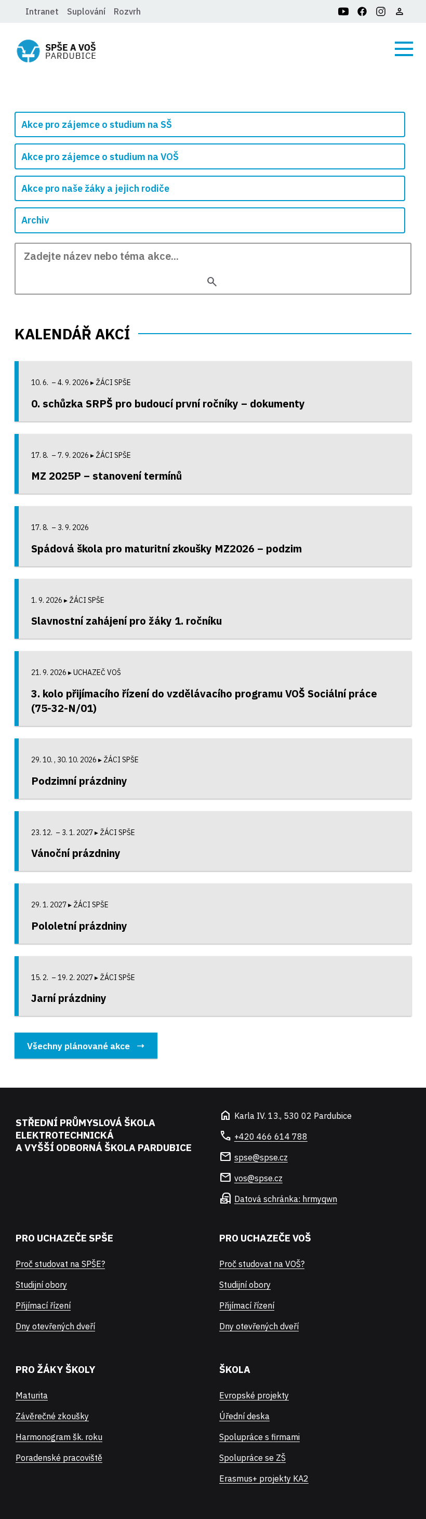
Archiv (35, 220)
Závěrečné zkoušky (52, 1416)
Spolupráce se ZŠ (252, 1457)
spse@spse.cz (261, 1157)
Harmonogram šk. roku (59, 1437)
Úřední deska (244, 1416)
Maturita (32, 1395)
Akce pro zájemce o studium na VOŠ (100, 157)
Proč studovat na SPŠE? (60, 1264)
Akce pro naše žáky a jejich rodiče (95, 188)
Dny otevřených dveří (55, 1326)
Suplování (86, 11)
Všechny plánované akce (78, 1046)
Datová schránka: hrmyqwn (285, 1199)
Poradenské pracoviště (59, 1457)
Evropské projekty (254, 1395)
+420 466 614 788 (271, 1136)
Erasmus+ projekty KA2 (264, 1478)
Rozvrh (127, 11)
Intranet (42, 11)
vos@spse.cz (258, 1178)
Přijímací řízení (43, 1305)
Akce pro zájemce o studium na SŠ (96, 124)
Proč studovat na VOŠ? (261, 1264)
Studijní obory (41, 1284)
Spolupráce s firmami (259, 1437)
